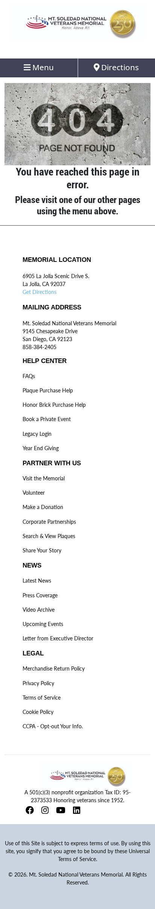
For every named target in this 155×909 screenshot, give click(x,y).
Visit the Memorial (44, 478)
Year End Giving (41, 448)
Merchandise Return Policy (54, 668)
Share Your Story (42, 550)
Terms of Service (42, 697)
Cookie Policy (38, 712)
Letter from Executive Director (58, 638)
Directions (119, 67)
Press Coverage (40, 595)
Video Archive (39, 609)
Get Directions (39, 292)
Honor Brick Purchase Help (54, 404)
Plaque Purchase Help (48, 390)
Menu (42, 67)
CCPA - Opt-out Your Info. (53, 726)
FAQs (29, 376)
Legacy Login (37, 434)
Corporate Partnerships (49, 521)
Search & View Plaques (49, 536)
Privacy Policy (38, 683)
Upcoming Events (43, 624)
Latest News (37, 580)
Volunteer (34, 492)
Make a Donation (43, 507)
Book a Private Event (47, 419)
